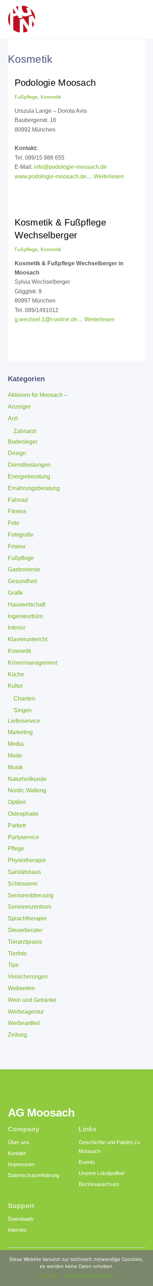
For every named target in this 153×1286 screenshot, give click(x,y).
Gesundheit (22, 581)
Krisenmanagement (32, 663)
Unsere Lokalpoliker (102, 1173)
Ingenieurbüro (25, 616)
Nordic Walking (27, 790)
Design (17, 453)
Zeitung (17, 1035)
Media (15, 744)
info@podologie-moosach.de (70, 167)
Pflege (16, 849)
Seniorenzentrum (29, 907)
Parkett (17, 825)
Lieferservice (24, 721)
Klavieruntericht (27, 639)
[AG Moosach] (21, 29)
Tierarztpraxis (25, 942)
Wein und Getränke (32, 1000)
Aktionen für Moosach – (37, 395)
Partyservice (23, 837)
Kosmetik (51, 97)
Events (87, 1162)
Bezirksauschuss (99, 1184)
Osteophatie (23, 814)
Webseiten (21, 988)
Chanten (24, 698)
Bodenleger (22, 442)
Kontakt (17, 1153)
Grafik (15, 593)
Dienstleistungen (29, 465)
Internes (17, 1230)
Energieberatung (29, 476)
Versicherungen (28, 977)
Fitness (17, 511)
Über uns (18, 1142)
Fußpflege (26, 97)
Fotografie (20, 535)
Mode (15, 756)
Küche (16, 674)
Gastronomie (24, 569)
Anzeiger (19, 407)
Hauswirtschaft (26, 605)
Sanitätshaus (24, 872)
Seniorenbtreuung (30, 895)
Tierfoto (17, 953)
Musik (15, 767)
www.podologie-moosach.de (50, 176)
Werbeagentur (26, 1012)
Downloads (21, 1219)
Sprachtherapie (27, 918)
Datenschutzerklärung (33, 1175)
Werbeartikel (24, 1023)
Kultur (15, 686)
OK (43, 1275)
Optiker (17, 802)
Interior (16, 628)
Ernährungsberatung (34, 488)
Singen (23, 710)
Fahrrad (18, 500)
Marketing (20, 732)
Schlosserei (23, 884)
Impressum (21, 1164)
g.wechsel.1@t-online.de (46, 319)
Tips (13, 965)
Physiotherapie (27, 860)
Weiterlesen (109, 176)
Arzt (13, 418)
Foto (13, 523)
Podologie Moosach (55, 83)
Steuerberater (25, 930)
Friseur (17, 546)
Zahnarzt (25, 431)
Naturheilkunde (27, 779)
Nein (55, 1275)
